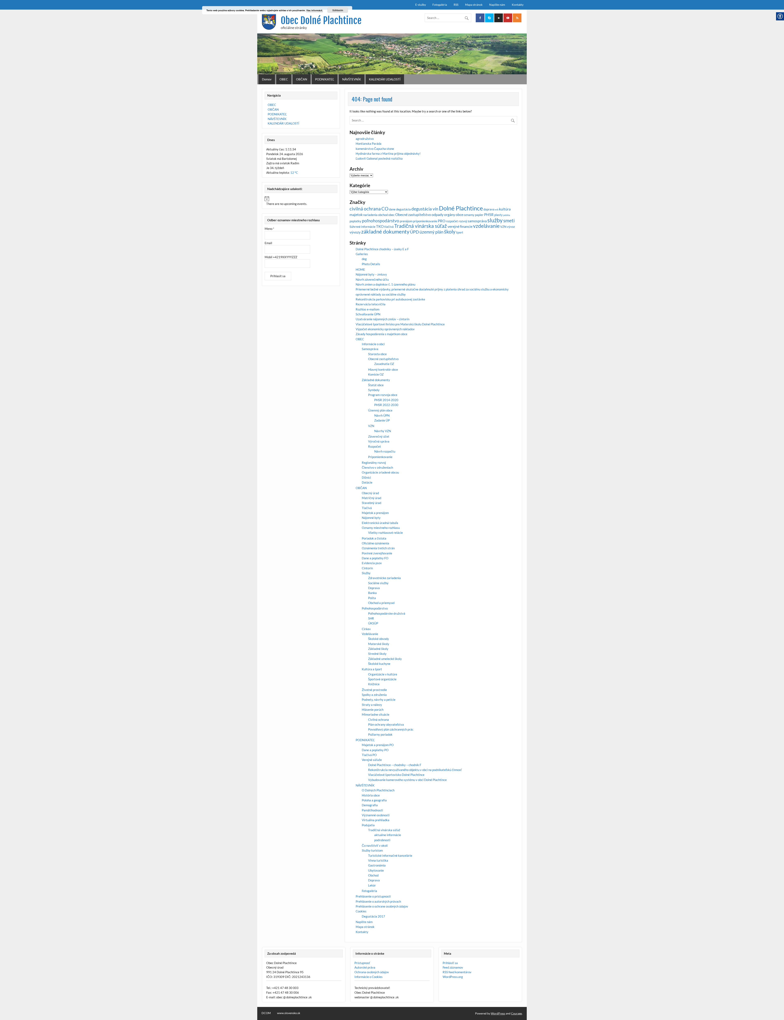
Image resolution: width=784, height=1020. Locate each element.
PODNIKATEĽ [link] (324, 79)
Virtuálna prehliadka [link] (375, 820)
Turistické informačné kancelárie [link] (390, 855)
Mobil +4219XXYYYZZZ (281, 257)
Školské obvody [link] (378, 639)
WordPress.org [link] (453, 977)
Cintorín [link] (367, 568)
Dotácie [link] (367, 482)
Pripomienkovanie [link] (380, 457)
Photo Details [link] (371, 264)
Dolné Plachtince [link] (461, 208)
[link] (480, 17)
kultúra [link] (505, 209)
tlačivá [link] (389, 226)
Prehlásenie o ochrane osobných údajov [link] (382, 906)
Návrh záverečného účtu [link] (372, 279)
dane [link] (392, 209)
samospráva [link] (477, 221)
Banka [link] (372, 593)
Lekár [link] (372, 885)
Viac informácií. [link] (314, 10)
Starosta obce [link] (377, 354)
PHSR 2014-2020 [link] (386, 400)
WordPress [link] (498, 1013)
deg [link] (364, 259)
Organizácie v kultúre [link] (382, 674)
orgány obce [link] (453, 214)
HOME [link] (360, 269)
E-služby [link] (420, 4)
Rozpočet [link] (374, 446)
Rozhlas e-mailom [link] (367, 309)
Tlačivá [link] (367, 508)
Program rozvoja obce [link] (382, 395)
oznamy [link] (469, 215)
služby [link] (495, 220)
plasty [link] (498, 215)
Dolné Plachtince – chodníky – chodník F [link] (394, 765)
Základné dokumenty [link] (376, 380)
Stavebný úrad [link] (371, 503)
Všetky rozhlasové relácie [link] (385, 532)
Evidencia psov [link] (372, 563)
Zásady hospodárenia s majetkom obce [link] (381, 334)
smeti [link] (509, 220)
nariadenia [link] (370, 215)
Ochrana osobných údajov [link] (371, 972)
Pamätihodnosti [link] (372, 810)
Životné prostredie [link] (374, 690)
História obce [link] (371, 795)
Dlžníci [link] (366, 477)
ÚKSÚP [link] (373, 623)
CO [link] (384, 208)
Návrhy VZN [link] (382, 431)
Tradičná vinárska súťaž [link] (420, 226)
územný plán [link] (431, 231)
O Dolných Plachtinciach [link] (378, 790)
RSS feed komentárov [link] (457, 972)
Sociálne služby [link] (378, 583)
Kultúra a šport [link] (372, 669)
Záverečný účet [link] (378, 436)
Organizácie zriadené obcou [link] (380, 472)
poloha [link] (506, 215)
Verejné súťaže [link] (372, 760)
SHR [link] (371, 618)
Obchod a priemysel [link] (381, 603)
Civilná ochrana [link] (378, 719)
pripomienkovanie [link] (425, 221)
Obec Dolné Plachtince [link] (321, 20)
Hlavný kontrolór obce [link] (383, 369)
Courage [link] (516, 1013)
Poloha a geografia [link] (374, 800)
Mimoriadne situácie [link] (375, 714)
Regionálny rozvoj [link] (374, 462)
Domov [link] (267, 79)
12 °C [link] (294, 172)
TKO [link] (380, 226)
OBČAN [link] (301, 79)
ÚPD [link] (414, 231)
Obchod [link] (373, 875)
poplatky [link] (355, 221)
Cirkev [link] (366, 629)
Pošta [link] (372, 598)
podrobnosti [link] (382, 840)
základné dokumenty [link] (385, 231)
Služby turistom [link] (372, 850)
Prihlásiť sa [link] (450, 963)
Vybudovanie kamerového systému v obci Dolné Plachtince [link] (407, 780)
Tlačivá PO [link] (369, 755)
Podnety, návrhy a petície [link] (378, 699)
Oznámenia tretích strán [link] (378, 548)
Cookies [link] (361, 911)
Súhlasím (337, 10)
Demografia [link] (370, 805)
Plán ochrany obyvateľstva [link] (386, 724)
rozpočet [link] (452, 221)
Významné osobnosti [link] (376, 815)
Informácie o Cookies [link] (368, 977)
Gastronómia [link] (377, 865)
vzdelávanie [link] (486, 226)
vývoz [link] (511, 226)
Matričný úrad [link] (371, 498)
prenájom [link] (406, 221)
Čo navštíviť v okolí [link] (375, 845)
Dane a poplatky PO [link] (375, 750)
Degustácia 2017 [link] (373, 916)
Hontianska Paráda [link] (368, 143)
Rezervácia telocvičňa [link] (370, 304)
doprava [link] (488, 209)
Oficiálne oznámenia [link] (375, 543)
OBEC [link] (284, 79)
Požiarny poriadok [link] (380, 734)
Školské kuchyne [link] (379, 663)
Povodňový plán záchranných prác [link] (390, 729)
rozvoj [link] (463, 221)
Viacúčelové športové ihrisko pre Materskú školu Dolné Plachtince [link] (400, 324)
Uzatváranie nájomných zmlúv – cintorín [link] (382, 319)
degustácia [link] (403, 209)
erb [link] (496, 209)
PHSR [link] (489, 214)
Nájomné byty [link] (371, 517)
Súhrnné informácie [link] (362, 226)
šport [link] (459, 232)
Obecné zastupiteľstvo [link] (413, 214)
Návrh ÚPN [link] (382, 415)
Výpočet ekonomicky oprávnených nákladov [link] (385, 329)
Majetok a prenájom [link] (375, 513)
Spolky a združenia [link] (374, 694)
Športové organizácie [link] (382, 679)
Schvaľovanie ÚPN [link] (368, 314)
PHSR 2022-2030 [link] (386, 405)
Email (268, 243)
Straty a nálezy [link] (372, 704)
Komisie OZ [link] (376, 374)
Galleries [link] (362, 254)
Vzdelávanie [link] (370, 634)
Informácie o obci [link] (373, 344)
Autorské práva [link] (364, 967)
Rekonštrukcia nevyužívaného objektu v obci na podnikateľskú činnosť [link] (415, 770)
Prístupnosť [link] (362, 963)
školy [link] (449, 232)
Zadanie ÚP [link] (382, 420)
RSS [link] (456, 4)
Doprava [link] (374, 588)
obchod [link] (383, 215)
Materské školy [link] (378, 644)
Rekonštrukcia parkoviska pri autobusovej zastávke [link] (390, 299)
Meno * (269, 228)
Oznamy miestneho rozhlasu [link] (381, 527)
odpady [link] (437, 214)
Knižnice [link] (374, 684)
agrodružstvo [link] (365, 138)
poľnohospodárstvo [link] (380, 220)
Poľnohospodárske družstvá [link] (386, 613)
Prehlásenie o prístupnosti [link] (373, 896)
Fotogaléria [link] (439, 4)
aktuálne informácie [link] (387, 835)
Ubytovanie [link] (376, 870)
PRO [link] (441, 221)
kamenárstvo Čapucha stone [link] (375, 148)
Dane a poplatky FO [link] (375, 558)
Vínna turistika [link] (378, 860)
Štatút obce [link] (376, 385)
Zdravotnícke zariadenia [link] (384, 578)
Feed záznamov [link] (453, 967)
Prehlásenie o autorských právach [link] (378, 901)
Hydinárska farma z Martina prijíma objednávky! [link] (388, 153)
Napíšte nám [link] (497, 4)
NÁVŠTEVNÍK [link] (351, 79)
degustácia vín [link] (424, 208)
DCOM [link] (266, 1013)
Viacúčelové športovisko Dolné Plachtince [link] (396, 774)
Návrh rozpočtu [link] (384, 451)
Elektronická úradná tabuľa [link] (380, 523)
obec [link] (391, 215)
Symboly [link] (374, 390)
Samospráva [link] (370, 349)
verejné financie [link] (460, 226)
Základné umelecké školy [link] (385, 659)
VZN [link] (503, 226)
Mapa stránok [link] (473, 4)
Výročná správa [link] (378, 441)
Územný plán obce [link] (380, 410)
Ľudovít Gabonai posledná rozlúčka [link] (379, 158)
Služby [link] (366, 573)
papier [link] (479, 215)
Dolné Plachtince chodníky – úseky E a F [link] (382, 249)
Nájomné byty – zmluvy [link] (371, 274)
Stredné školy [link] (377, 653)
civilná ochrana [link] (365, 208)
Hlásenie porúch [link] (372, 709)
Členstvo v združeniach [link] (377, 467)
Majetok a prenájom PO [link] (378, 745)
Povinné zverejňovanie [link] (377, 553)
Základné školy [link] (378, 649)
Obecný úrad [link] (370, 493)
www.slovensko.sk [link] (288, 1013)
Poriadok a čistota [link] (374, 538)
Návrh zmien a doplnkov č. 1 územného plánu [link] (385, 284)
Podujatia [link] (368, 825)
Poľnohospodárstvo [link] (375, 608)
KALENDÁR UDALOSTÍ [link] (385, 79)
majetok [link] (356, 214)
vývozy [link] (355, 232)
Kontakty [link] (517, 4)
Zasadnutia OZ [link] (384, 364)
